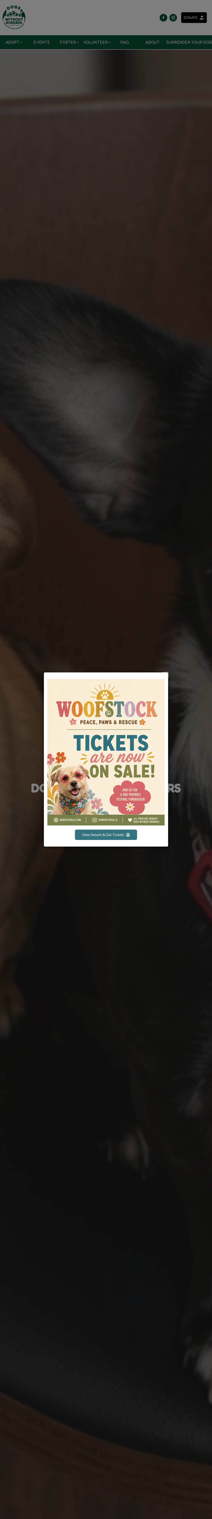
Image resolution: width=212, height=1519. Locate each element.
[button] (165, 675)
